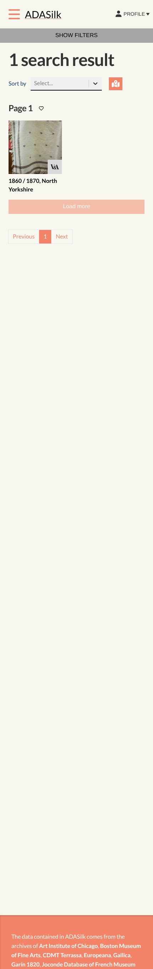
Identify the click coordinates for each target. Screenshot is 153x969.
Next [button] (62, 236)
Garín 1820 (25, 964)
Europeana (97, 955)
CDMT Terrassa (62, 955)
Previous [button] (24, 236)
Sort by (17, 83)
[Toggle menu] (14, 14)
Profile (134, 14)
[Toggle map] (116, 83)
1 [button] (45, 236)
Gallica (121, 955)
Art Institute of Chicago (68, 946)
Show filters (77, 35)
